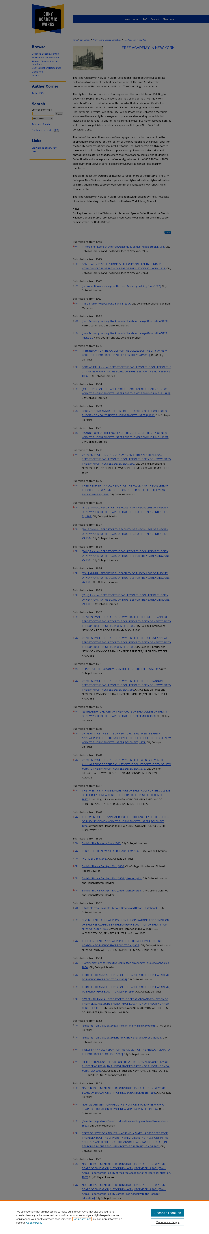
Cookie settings (82, 1219)
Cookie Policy (34, 1222)
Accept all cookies (167, 1213)
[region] (104, 1217)
